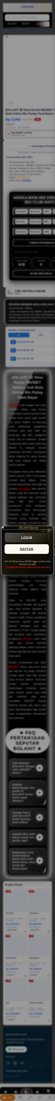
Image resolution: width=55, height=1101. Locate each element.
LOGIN (26, 537)
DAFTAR (26, 549)
